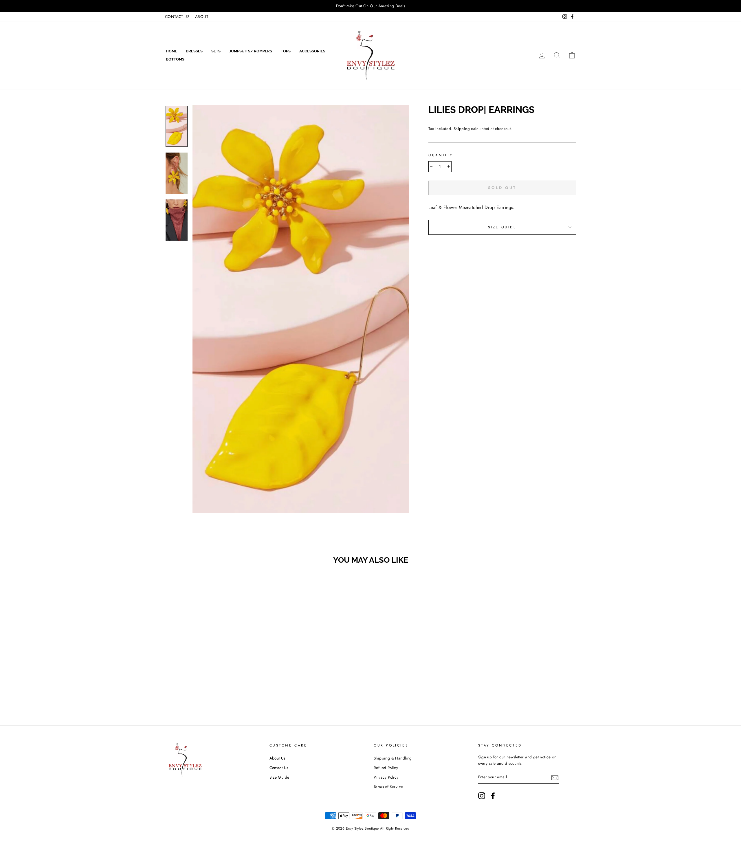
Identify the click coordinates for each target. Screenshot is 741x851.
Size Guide (502, 227)
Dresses (194, 51)
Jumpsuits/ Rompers (250, 51)
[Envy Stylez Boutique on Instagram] (481, 795)
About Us (277, 758)
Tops (286, 51)
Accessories (312, 51)
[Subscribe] (555, 777)
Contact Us (278, 768)
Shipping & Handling (393, 758)
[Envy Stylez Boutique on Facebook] (492, 795)
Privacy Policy (386, 777)
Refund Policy (386, 768)
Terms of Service (388, 787)
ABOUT (201, 16)
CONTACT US (177, 16)
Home (171, 51)
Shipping (462, 128)
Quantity (440, 155)
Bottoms (175, 59)
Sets (216, 51)
